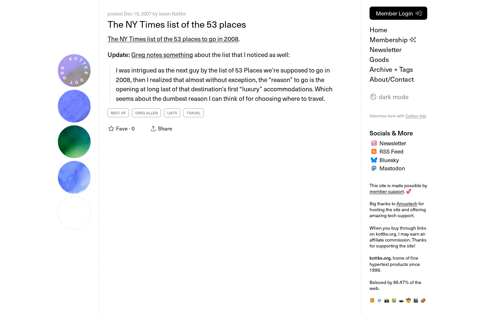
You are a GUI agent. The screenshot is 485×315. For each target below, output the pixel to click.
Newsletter (386, 49)
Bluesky (389, 160)
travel (194, 113)
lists (172, 113)
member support (387, 191)
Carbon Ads (415, 116)
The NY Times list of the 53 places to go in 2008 (173, 38)
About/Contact (392, 79)
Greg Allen (146, 113)
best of (118, 113)
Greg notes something (162, 54)
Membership (389, 39)
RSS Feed (391, 151)
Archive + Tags (391, 69)
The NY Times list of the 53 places (177, 24)
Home (378, 30)
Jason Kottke (172, 13)
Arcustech (407, 203)
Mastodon (392, 168)
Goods (379, 59)
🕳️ (401, 300)
